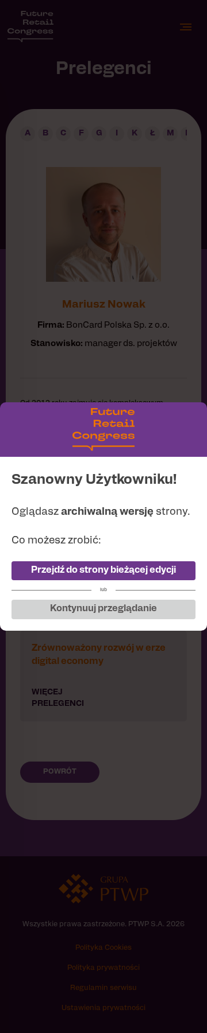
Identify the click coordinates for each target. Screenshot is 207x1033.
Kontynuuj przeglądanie (103, 608)
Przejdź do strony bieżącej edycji (103, 570)
